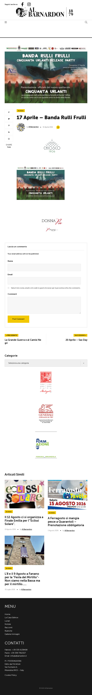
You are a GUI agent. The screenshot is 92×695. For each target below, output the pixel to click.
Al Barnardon (34, 127)
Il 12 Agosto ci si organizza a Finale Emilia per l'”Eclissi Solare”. (24, 520)
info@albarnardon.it (18, 656)
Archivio (21, 111)
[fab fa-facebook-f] (21, 4)
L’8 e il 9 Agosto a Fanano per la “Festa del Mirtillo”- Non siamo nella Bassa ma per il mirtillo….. (22, 579)
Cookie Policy (11, 675)
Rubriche (8, 631)
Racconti (8, 627)
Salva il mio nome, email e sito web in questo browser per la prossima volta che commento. (46, 288)
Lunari (7, 621)
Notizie (8, 624)
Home (7, 614)
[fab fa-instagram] (28, 4)
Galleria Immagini (12, 634)
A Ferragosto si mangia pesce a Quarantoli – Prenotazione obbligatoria (66, 521)
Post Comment (18, 319)
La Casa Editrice (11, 617)
